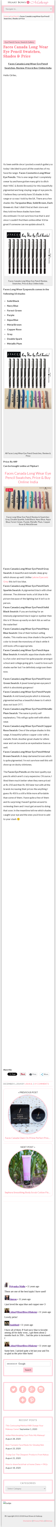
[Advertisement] (28, 29)
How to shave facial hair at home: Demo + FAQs (27, 1464)
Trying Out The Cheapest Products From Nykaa (27, 1454)
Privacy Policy (38, 1521)
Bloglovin (22, 1400)
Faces (17, 42)
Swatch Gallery (27, 42)
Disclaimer (27, 1521)
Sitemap (49, 1521)
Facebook (22, 1389)
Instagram (41, 1389)
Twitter (13, 1389)
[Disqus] (28, 1242)
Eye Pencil (14, 16)
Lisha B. (29, 1084)
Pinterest (31, 1400)
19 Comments (41, 1084)
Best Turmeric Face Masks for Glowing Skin (25, 1445)
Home (6, 16)
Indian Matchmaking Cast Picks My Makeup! (25, 1435)
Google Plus (31, 1389)
